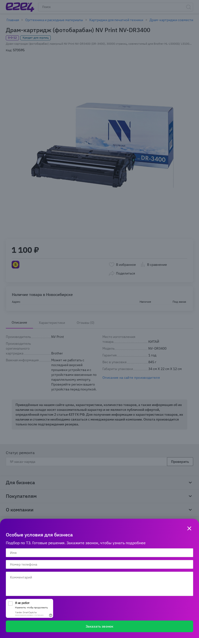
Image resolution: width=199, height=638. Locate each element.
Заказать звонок (99, 626)
